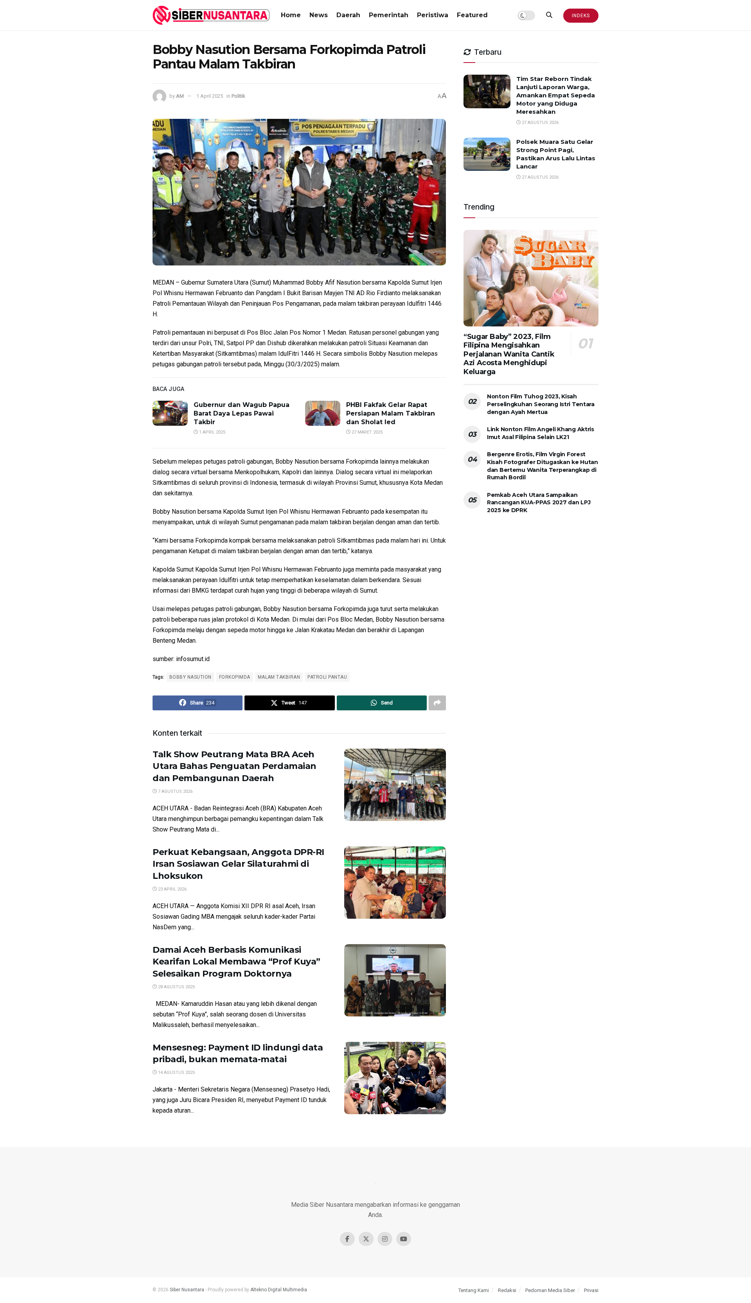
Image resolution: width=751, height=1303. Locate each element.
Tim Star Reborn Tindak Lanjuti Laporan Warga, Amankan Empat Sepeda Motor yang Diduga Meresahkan (555, 95)
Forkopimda (234, 677)
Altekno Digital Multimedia (278, 1289)
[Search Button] (549, 15)
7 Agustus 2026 (174, 791)
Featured (472, 15)
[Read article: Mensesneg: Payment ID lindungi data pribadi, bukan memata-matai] (395, 1078)
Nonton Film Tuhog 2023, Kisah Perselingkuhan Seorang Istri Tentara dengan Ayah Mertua (541, 404)
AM (180, 96)
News (318, 15)
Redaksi (507, 1290)
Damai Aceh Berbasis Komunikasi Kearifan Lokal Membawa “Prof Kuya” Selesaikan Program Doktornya (236, 962)
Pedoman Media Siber (550, 1290)
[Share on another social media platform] (437, 702)
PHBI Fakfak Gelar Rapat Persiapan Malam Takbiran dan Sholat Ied (390, 413)
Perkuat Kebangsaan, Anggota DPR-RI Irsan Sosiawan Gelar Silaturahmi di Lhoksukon (238, 864)
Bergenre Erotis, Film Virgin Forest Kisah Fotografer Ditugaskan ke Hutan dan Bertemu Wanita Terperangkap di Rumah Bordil (542, 466)
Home (291, 15)
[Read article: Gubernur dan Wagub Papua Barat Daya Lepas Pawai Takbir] (170, 413)
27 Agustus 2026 (540, 122)
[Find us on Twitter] (366, 1239)
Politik (238, 96)
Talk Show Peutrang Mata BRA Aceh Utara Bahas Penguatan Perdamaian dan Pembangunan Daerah (234, 766)
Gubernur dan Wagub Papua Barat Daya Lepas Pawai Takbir (241, 413)
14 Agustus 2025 (176, 1072)
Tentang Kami (473, 1290)
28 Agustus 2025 (176, 986)
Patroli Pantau (327, 677)
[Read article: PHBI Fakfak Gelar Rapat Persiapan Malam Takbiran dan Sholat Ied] (322, 413)
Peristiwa (432, 15)
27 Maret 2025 (366, 432)
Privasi (591, 1290)
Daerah (348, 15)
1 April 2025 (209, 96)
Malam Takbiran (279, 677)
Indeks (581, 15)
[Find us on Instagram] (384, 1239)
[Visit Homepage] (211, 15)
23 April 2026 (172, 889)
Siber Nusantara (187, 1289)
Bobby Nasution (190, 677)
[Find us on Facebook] (347, 1239)
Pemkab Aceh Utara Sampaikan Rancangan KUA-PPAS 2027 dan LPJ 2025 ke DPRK (538, 502)
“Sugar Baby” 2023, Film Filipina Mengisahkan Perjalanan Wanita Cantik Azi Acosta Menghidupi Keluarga (509, 354)
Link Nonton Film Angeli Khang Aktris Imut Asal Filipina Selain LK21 (540, 433)
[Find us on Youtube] (403, 1239)
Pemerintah (388, 15)
